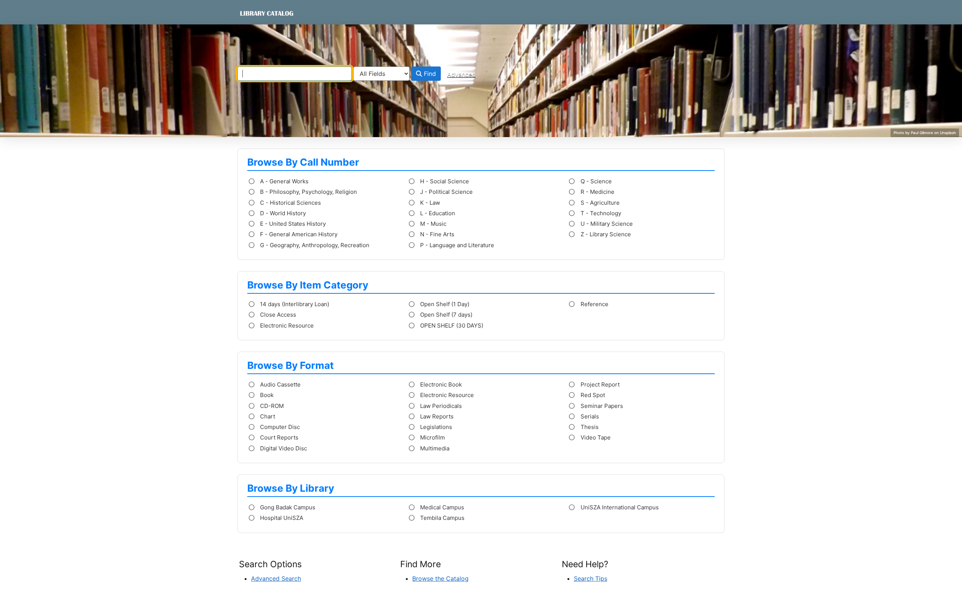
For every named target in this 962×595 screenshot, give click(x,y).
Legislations (435, 426)
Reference (593, 304)
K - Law (429, 202)
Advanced (461, 74)
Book (266, 395)
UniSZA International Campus (619, 507)
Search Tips (590, 578)
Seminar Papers (601, 405)
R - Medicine (596, 191)
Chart (267, 416)
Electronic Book (440, 384)
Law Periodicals (440, 405)
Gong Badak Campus (287, 507)
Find (429, 73)
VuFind (252, 13)
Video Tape (595, 437)
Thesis (589, 426)
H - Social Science (444, 181)
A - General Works (284, 181)
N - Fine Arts (436, 234)
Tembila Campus (441, 517)
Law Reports (436, 416)
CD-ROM (271, 405)
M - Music (432, 223)
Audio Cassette (280, 384)
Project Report (599, 384)
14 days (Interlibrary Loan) (294, 304)
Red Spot (592, 395)
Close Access (277, 314)
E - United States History (292, 223)
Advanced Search (276, 578)
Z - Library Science (605, 234)
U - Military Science (606, 223)
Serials (589, 416)
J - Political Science (446, 191)
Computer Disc (279, 426)
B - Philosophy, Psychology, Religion (308, 191)
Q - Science (595, 181)
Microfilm (432, 437)
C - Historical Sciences (290, 202)
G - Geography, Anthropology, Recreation (314, 245)
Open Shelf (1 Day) (444, 304)
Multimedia (434, 448)
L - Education (437, 213)
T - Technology (600, 213)
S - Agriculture (599, 202)
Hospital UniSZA (281, 517)
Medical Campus (441, 507)
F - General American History (298, 234)
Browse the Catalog (440, 578)
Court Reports (278, 437)
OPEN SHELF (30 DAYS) (451, 325)
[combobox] (294, 73)
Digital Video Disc (283, 448)
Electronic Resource (286, 325)
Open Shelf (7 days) (445, 314)
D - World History (282, 213)
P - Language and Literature (456, 245)
